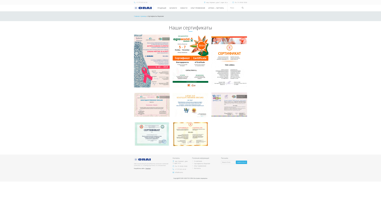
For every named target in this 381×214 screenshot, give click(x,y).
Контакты (197, 168)
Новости (183, 8)
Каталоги (173, 8)
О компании (198, 161)
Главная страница (140, 16)
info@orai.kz (179, 172)
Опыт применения (198, 8)
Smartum (148, 168)
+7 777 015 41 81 (142, 2)
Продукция (161, 8)
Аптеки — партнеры (216, 8)
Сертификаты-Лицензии (202, 163)
